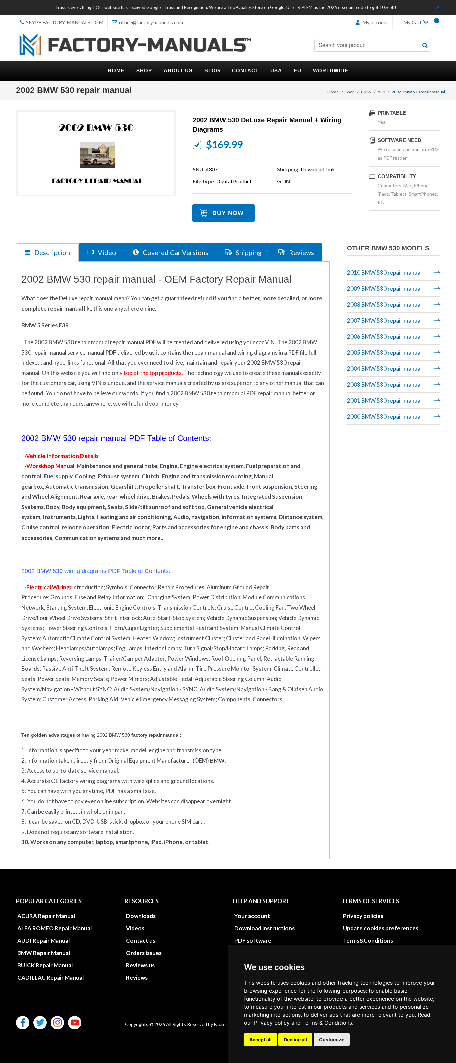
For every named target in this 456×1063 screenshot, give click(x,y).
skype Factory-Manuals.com (64, 22)
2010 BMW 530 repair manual (384, 272)
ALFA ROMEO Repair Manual (54, 928)
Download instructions (264, 928)
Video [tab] (106, 252)
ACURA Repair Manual (46, 915)
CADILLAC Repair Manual (50, 977)
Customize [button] (331, 1039)
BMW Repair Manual (43, 952)
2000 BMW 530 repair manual (384, 416)
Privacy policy (272, 1022)
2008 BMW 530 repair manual (384, 304)
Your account (252, 915)
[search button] (425, 45)
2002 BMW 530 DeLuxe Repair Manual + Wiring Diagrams (267, 124)
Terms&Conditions (368, 940)
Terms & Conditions (327, 1022)
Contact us (140, 940)
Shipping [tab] (248, 252)
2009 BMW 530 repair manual (384, 288)
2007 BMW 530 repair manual (384, 320)
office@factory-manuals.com (150, 22)
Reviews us (140, 965)
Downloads (141, 915)
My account (374, 22)
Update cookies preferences (380, 928)
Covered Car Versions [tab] (174, 252)
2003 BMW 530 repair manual (384, 384)
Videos (135, 928)
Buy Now (228, 213)
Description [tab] (51, 252)
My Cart (419, 22)
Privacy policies (363, 915)
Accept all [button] (260, 1039)
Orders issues (144, 952)
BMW (366, 91)
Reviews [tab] (301, 252)
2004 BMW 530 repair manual (384, 368)
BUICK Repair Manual (45, 965)
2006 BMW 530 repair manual (384, 336)
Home (333, 91)
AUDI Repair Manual (43, 940)
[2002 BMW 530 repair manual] (96, 153)
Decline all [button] (295, 1039)
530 (381, 91)
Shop (350, 91)
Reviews (137, 977)
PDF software (252, 940)
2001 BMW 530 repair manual (384, 400)
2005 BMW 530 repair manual (384, 352)
